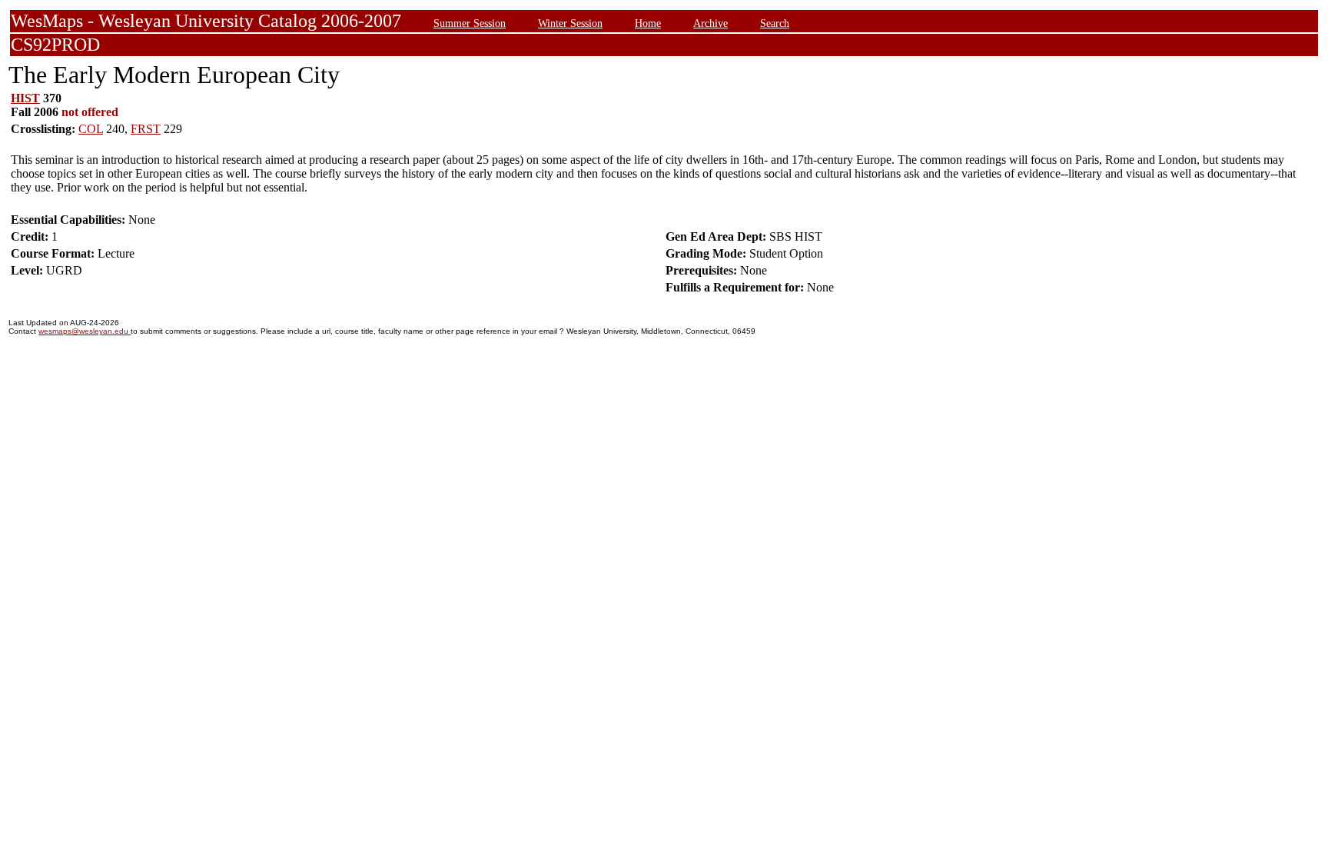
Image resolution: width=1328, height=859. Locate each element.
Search (774, 23)
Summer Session (469, 23)
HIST (25, 98)
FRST (146, 128)
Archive (710, 23)
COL (90, 128)
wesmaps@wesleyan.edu (84, 331)
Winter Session (570, 23)
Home (648, 23)
